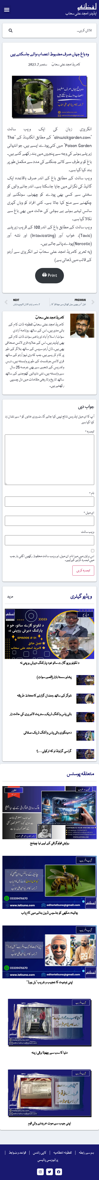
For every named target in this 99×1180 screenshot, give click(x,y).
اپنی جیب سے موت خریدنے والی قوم (49, 1123)
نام (91, 493)
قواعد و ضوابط (17, 1152)
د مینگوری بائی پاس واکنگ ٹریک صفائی (48, 732)
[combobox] (54, 30)
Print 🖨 (49, 275)
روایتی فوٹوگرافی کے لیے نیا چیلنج (49, 843)
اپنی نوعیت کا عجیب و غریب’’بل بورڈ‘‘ (49, 982)
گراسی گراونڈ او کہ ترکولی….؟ (54, 751)
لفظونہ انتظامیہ (62, 1152)
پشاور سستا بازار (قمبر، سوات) (54, 677)
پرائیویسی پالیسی (47, 1160)
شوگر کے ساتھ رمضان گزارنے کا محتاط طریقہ (44, 695)
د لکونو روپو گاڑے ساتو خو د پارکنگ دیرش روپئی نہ (49, 663)
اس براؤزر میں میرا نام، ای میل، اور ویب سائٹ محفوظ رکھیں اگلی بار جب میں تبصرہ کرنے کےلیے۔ (52, 558)
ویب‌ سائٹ (87, 532)
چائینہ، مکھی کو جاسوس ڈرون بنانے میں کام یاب (49, 913)
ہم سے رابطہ (86, 1152)
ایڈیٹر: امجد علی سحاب (81, 14)
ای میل (89, 513)
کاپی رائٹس (39, 1152)
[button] (6, 9)
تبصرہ (89, 432)
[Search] (9, 30)
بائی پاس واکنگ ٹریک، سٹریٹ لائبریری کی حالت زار (41, 714)
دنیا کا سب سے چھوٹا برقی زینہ (49, 1053)
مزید (10, 596)
